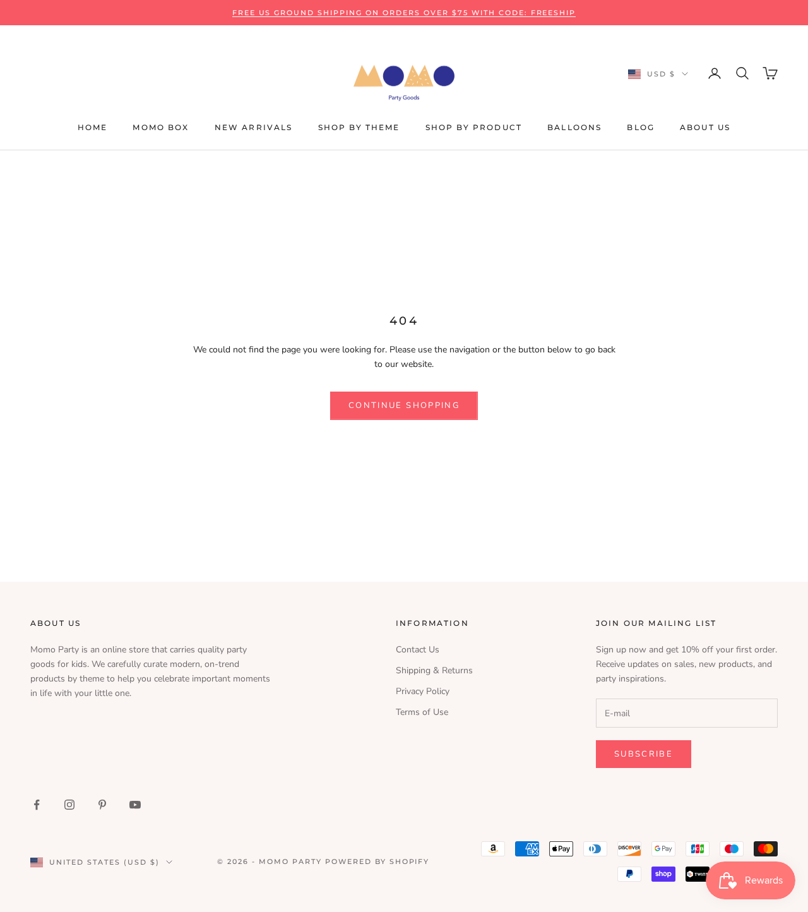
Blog (641, 127)
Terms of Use (422, 712)
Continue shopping (404, 405)
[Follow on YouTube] (135, 804)
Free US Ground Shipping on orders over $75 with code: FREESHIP (404, 12)
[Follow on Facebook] (36, 804)
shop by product (473, 127)
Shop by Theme (359, 127)
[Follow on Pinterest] (102, 804)
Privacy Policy (422, 691)
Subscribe (643, 754)
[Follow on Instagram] (69, 804)
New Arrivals (254, 127)
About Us (705, 127)
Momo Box (161, 127)
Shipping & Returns (434, 670)
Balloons (574, 127)
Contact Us (417, 650)
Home (93, 127)
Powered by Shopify (377, 861)
